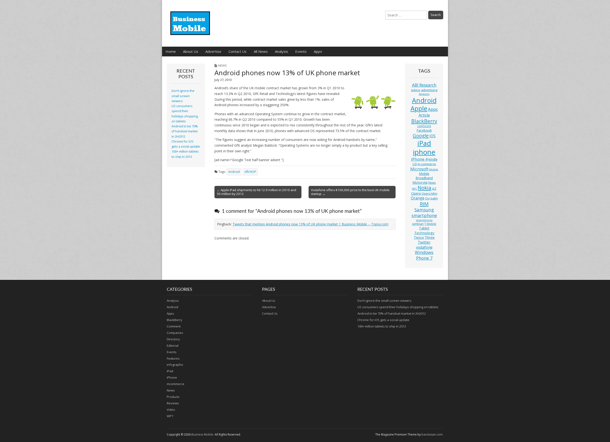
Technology (424, 232)
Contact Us (238, 51)
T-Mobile (430, 224)
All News (261, 51)
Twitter (424, 242)
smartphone (424, 215)
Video (171, 409)
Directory (173, 339)
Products (173, 397)
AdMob (415, 90)
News (222, 65)
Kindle (432, 159)
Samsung (424, 210)
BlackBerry (424, 121)
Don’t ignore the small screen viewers (183, 96)
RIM (424, 203)
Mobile (433, 169)
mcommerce (175, 384)
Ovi (427, 198)
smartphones (424, 220)
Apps (318, 51)
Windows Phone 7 (424, 255)
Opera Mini (429, 194)
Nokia (424, 187)
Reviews (173, 403)
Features (173, 358)
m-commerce (426, 164)
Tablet (424, 228)
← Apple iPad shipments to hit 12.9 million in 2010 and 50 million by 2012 (256, 192)
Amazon (424, 94)
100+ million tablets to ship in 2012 (381, 326)
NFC (414, 188)
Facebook (424, 130)
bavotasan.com (432, 434)
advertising (429, 90)
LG (414, 164)
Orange (417, 198)
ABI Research (424, 85)
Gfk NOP (250, 172)
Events (301, 51)
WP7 (170, 416)
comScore (424, 126)
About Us (190, 51)
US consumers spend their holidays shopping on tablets (397, 307)
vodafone (424, 247)
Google (421, 135)
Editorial (172, 345)
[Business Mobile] (190, 20)
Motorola (419, 182)
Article (424, 115)
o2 (434, 188)
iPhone (172, 377)
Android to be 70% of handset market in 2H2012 (185, 131)
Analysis (281, 51)
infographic (175, 365)
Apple (419, 108)
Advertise (213, 51)
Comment (174, 326)
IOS (432, 136)
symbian (418, 224)
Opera (416, 193)
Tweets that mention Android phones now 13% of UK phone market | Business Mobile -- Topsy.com (310, 224)
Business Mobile (202, 434)
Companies (175, 333)
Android (234, 172)
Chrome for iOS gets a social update (383, 320)
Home (171, 51)
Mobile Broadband (424, 175)
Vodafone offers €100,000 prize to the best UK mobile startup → (350, 192)
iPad (424, 143)
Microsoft (419, 169)
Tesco (419, 237)
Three (430, 237)
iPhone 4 (419, 159)
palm (434, 198)
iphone (424, 152)
